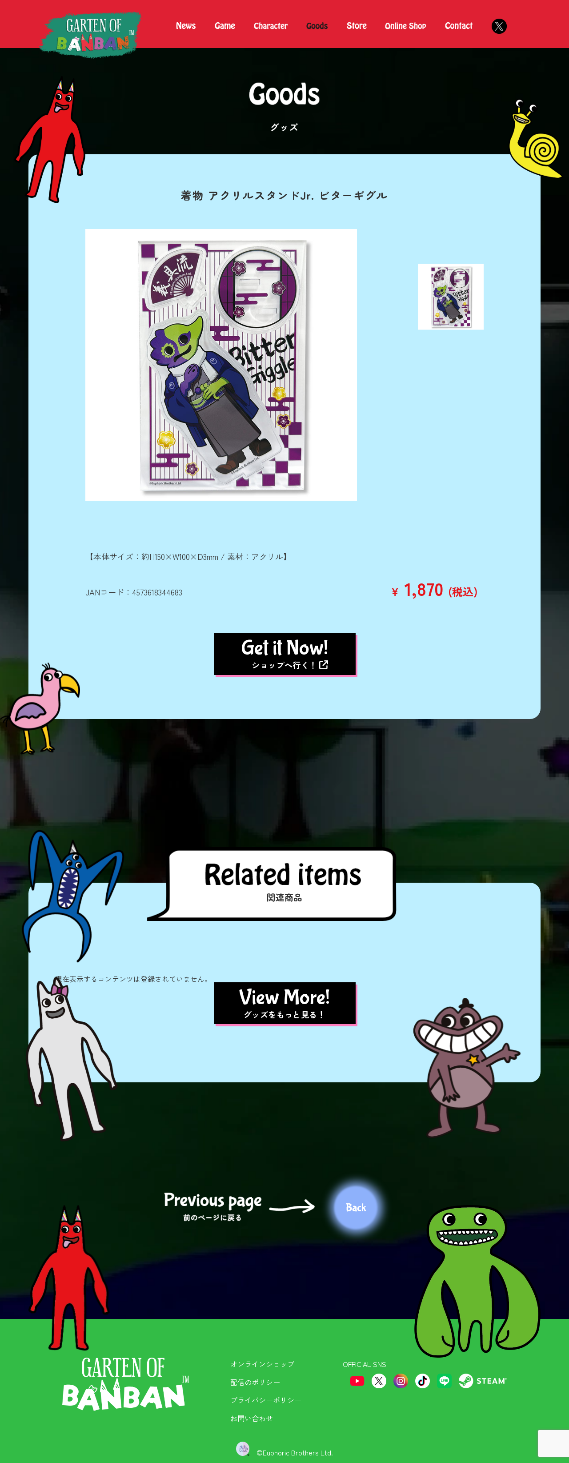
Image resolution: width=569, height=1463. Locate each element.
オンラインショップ (262, 1363)
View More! (284, 1002)
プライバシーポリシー (265, 1400)
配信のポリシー (255, 1382)
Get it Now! (284, 653)
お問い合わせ (251, 1418)
